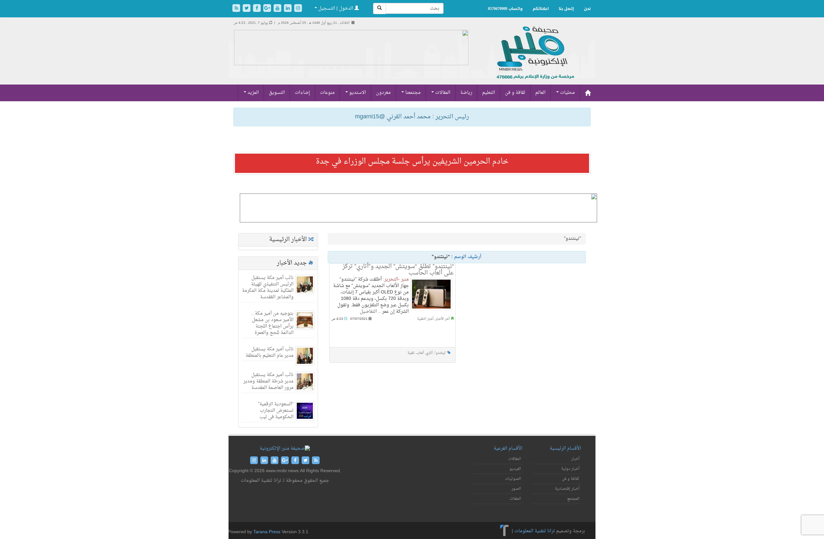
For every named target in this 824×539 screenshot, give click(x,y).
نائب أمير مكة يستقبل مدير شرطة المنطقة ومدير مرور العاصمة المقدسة (268, 381)
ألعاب (420, 353)
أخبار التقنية (425, 319)
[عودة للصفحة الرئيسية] (534, 59)
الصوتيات (513, 478)
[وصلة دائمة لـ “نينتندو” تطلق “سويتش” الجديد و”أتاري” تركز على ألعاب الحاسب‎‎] (431, 294)
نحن (587, 8)
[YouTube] (278, 8)
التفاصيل (368, 311)
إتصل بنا (566, 8)
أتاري (429, 353)
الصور (516, 488)
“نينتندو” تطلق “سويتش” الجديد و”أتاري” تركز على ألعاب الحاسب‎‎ (398, 270)
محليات (567, 92)
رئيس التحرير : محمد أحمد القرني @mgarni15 (412, 116)
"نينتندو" (440, 353)
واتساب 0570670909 (505, 8)
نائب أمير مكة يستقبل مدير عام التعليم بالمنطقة (270, 352)
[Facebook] (257, 8)
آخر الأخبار (442, 319)
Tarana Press (266, 532)
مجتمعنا (412, 92)
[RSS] (237, 8)
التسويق (277, 92)
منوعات (327, 92)
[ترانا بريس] (504, 531)
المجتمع (573, 498)
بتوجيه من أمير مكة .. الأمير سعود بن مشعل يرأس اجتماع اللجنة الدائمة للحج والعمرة (272, 323)
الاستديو (357, 92)
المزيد (252, 92)
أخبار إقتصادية (567, 488)
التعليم (488, 92)
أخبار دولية (570, 468)
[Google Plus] (268, 8)
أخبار (575, 459)
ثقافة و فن (515, 92)
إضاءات (302, 92)
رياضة (466, 92)
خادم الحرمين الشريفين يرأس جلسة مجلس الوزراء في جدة (412, 161)
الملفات (515, 498)
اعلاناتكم (541, 8)
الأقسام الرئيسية (565, 448)
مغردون (383, 92)
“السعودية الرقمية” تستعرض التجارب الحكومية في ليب (276, 410)
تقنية (411, 353)
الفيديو (515, 468)
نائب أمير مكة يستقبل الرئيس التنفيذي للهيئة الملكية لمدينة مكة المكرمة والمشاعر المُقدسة (268, 287)
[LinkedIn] (288, 8)
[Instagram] (298, 8)
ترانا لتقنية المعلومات (534, 531)
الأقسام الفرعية (508, 448)
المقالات (442, 92)
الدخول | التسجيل (335, 8)
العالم (540, 92)
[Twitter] (247, 8)
